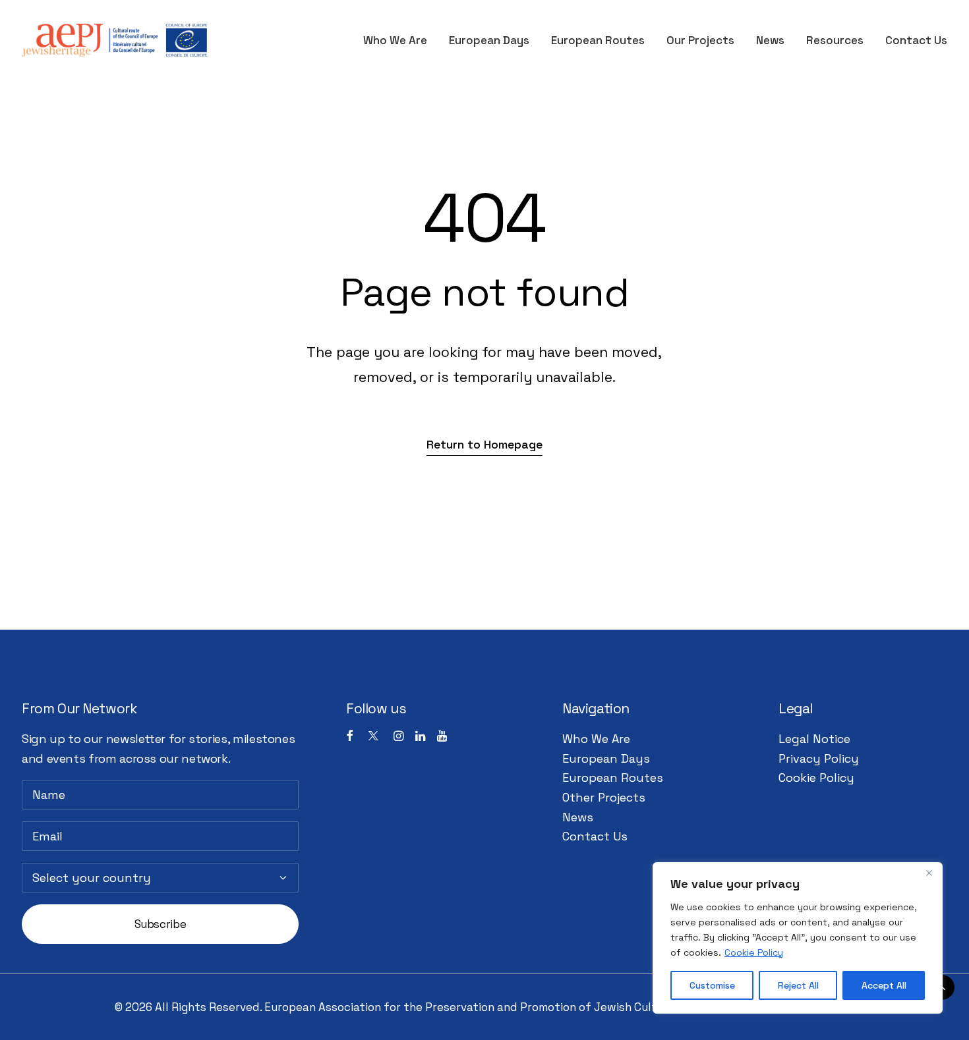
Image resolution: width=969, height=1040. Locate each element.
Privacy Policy (818, 758)
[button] (484, 444)
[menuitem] (399, 40)
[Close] (929, 873)
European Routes (598, 40)
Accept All (884, 985)
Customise (712, 985)
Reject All (798, 985)
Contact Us (916, 40)
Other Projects (603, 797)
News (770, 40)
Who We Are (395, 40)
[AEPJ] (114, 40)
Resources (835, 40)
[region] (798, 938)
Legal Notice (814, 738)
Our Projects (700, 40)
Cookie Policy (753, 952)
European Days (489, 40)
